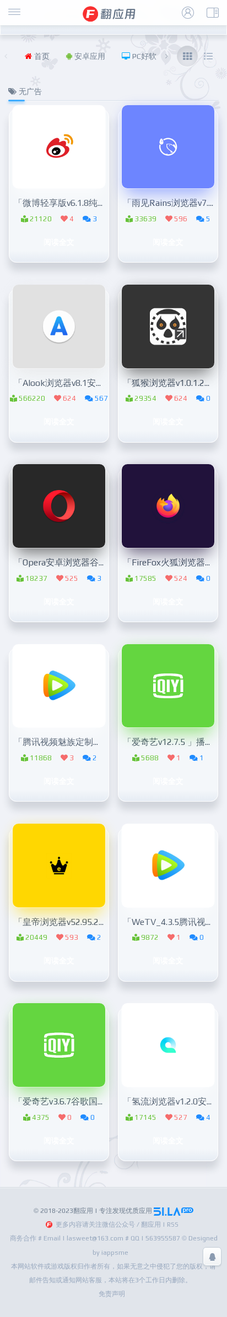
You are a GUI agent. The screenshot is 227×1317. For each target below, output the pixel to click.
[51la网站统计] (173, 1211)
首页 (41, 56)
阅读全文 (59, 241)
